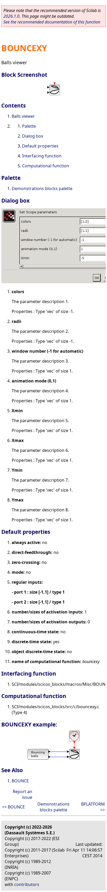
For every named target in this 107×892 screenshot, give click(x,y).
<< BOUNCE (13, 807)
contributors (26, 884)
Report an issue (22, 794)
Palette (29, 126)
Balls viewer (23, 116)
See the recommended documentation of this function (51, 22)
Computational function (45, 166)
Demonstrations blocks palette (42, 188)
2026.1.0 (11, 16)
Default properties (40, 146)
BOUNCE (20, 781)
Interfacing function (42, 156)
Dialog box (32, 136)
